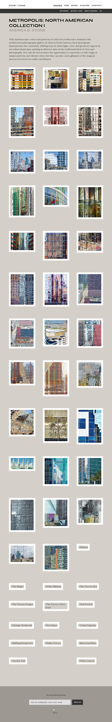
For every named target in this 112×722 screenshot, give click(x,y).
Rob (66, 5)
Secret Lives (76, 11)
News (74, 5)
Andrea (57, 5)
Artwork (64, 11)
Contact (97, 5)
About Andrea (90, 11)
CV (101, 11)
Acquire (84, 5)
